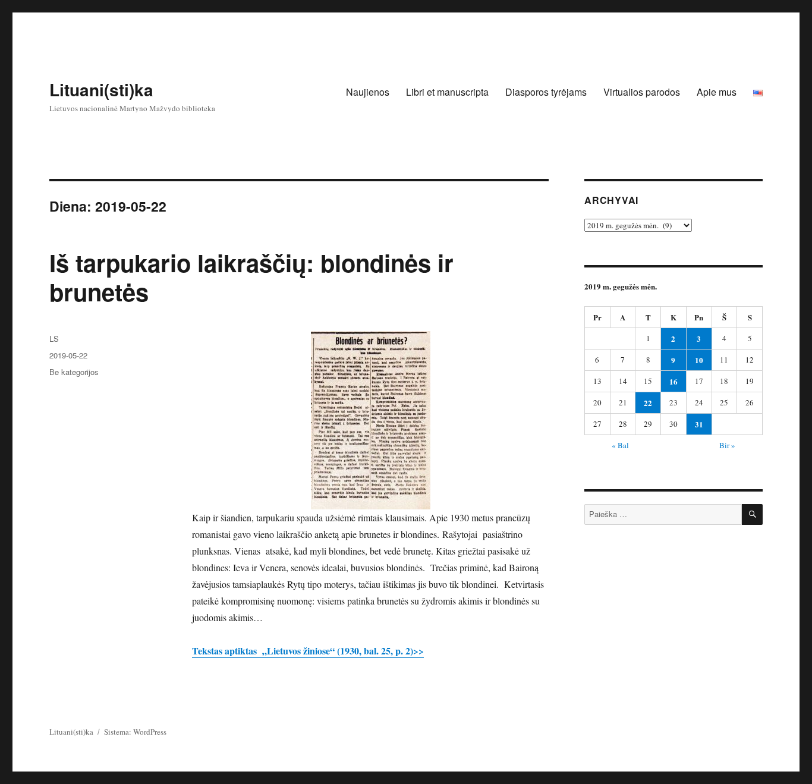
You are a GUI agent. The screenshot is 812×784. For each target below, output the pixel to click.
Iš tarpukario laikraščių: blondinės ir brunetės (251, 276)
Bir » (727, 445)
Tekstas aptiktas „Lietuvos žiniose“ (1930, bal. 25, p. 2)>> (308, 650)
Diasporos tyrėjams (546, 92)
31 (699, 424)
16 (673, 381)
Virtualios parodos (641, 92)
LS (54, 338)
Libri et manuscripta (447, 92)
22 (648, 402)
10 (699, 360)
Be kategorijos (74, 371)
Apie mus (717, 92)
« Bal (620, 445)
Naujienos (367, 92)
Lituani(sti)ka (101, 89)
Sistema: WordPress (135, 731)
